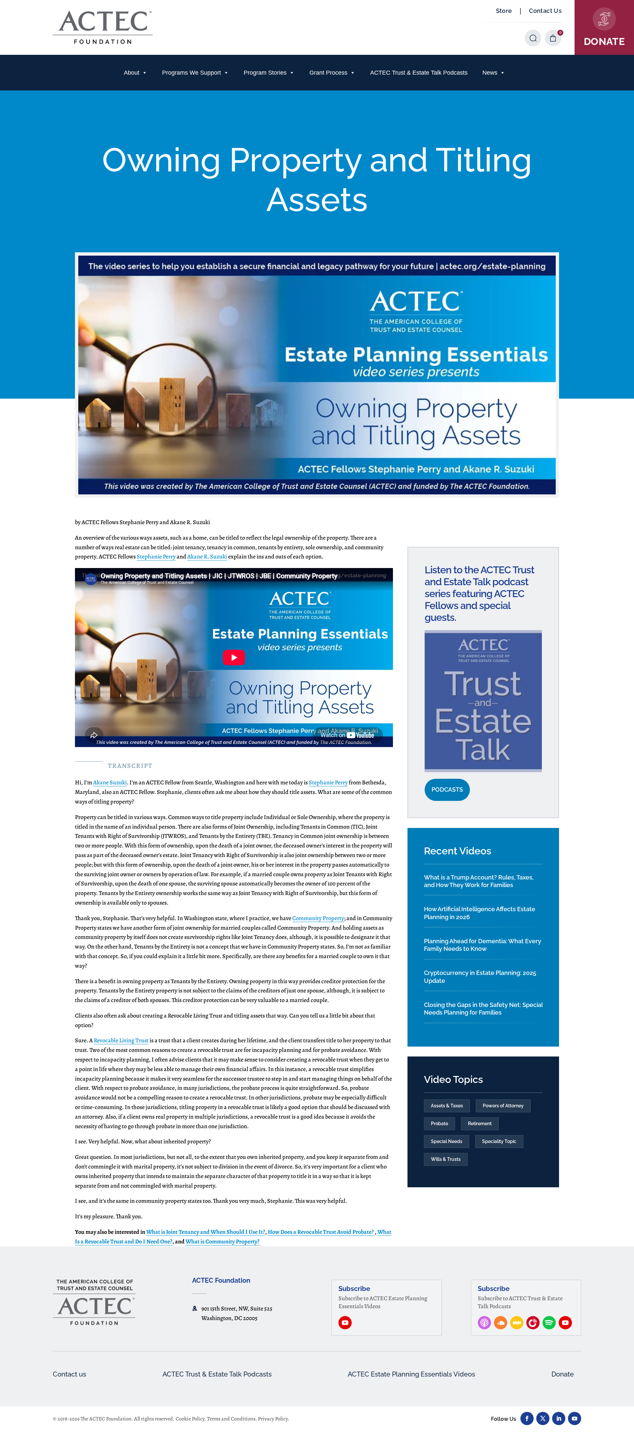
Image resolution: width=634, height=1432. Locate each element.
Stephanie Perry (156, 556)
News (489, 72)
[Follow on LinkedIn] (558, 1418)
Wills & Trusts (446, 1159)
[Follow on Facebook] (527, 1418)
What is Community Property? (223, 1241)
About (131, 72)
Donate (562, 1374)
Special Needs (446, 1141)
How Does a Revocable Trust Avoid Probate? (321, 1232)
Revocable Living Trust (121, 1040)
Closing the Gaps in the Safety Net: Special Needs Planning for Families (483, 1008)
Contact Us (545, 10)
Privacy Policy (273, 1418)
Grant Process (328, 72)
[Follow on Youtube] (574, 1418)
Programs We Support (191, 72)
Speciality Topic (499, 1141)
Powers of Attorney (503, 1105)
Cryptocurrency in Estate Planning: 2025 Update (480, 976)
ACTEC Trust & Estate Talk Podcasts (419, 72)
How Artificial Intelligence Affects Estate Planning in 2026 (479, 913)
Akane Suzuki (110, 782)
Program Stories (265, 72)
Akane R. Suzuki (207, 556)
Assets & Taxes (447, 1105)
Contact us (69, 1374)
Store (504, 10)
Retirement (480, 1123)
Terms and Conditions (231, 1418)
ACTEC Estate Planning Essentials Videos (411, 1374)
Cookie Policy (190, 1418)
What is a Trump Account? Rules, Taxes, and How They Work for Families (479, 881)
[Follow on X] (542, 1418)
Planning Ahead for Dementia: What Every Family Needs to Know (482, 945)
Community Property (318, 918)
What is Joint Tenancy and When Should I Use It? (205, 1232)
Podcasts (447, 789)
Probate (439, 1123)
